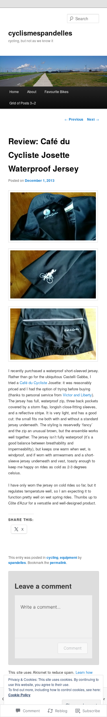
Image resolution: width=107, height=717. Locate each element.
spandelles (17, 562)
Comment (73, 648)
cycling (52, 557)
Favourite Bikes (56, 91)
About (31, 91)
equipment (68, 557)
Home (14, 91)
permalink (58, 562)
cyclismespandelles (40, 33)
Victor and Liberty (77, 394)
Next (93, 119)
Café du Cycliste (33, 382)
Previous (73, 119)
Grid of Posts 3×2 (22, 102)
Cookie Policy (19, 694)
